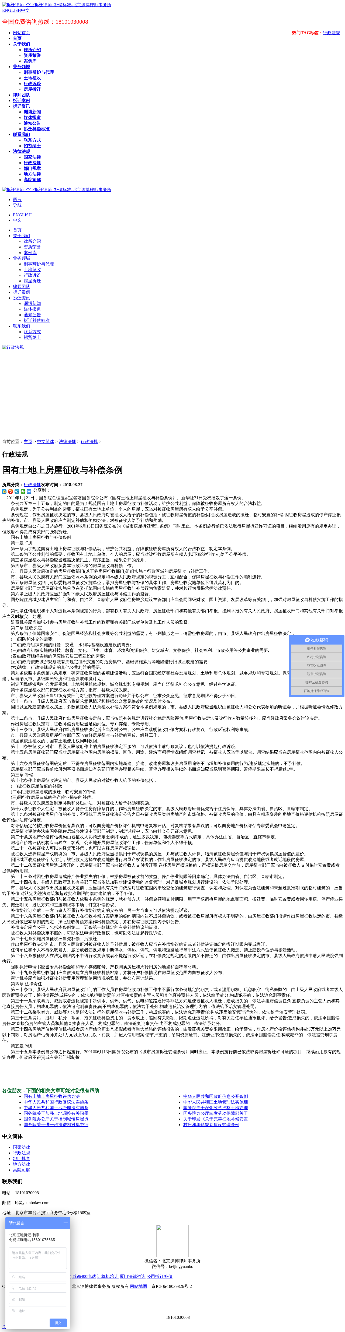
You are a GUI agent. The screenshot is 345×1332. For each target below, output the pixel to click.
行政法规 (331, 32)
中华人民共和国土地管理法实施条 (56, 1107)
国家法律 (21, 1147)
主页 (28, 441)
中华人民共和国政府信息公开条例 (215, 1096)
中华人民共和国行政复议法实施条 (56, 1102)
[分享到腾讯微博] (17, 491)
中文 (17, 220)
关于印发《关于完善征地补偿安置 (215, 1119)
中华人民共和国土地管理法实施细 (215, 1102)
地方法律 (21, 1164)
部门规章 (21, 1158)
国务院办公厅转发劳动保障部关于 (215, 1113)
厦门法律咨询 (133, 1276)
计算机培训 (108, 1276)
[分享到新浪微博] (10, 491)
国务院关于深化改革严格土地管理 (215, 1107)
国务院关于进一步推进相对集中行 (56, 1124)
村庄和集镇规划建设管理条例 (211, 1124)
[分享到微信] (23, 491)
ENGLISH (22, 215)
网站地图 (138, 1286)
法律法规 (67, 441)
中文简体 (45, 441)
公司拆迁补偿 (159, 1276)
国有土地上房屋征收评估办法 (52, 1096)
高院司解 (21, 1170)
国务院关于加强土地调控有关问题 (56, 1113)
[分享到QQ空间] (4, 491)
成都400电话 (84, 1276)
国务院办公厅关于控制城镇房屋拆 (56, 1119)
